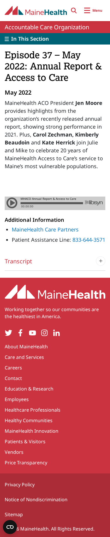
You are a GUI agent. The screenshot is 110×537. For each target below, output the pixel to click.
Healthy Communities (29, 420)
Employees (17, 399)
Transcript (18, 261)
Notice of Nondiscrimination (36, 499)
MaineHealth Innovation (31, 431)
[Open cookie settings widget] (10, 527)
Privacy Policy (20, 484)
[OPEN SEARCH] (74, 10)
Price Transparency (26, 462)
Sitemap (14, 514)
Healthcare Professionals (32, 410)
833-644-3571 (88, 239)
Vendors (14, 452)
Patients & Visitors (25, 441)
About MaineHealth (26, 346)
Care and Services (24, 357)
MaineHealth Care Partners (45, 229)
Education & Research (29, 389)
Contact (13, 378)
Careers (13, 367)
